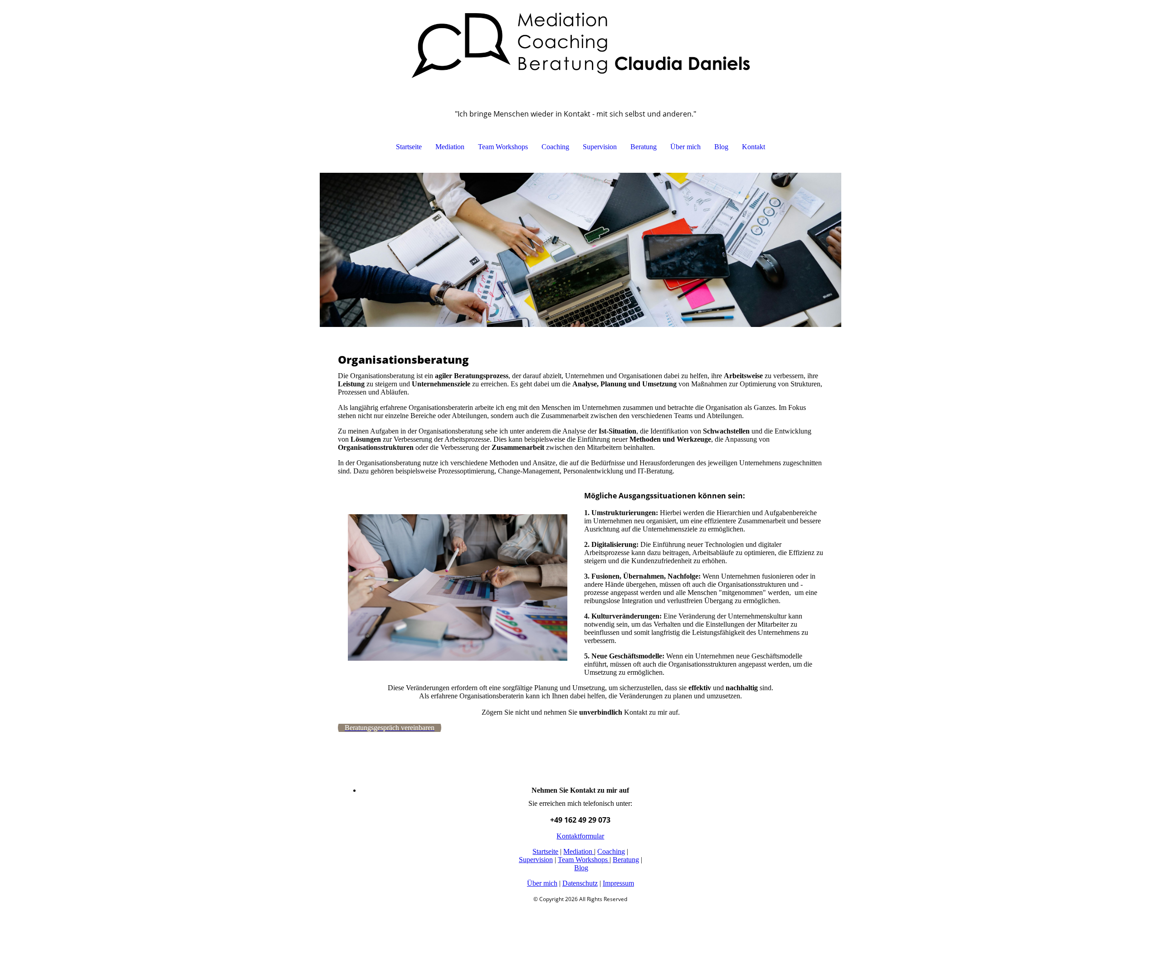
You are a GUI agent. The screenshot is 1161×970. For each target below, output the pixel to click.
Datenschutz (580, 883)
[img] (580, 45)
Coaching (555, 147)
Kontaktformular (580, 836)
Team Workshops (503, 147)
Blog (721, 147)
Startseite (409, 147)
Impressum (618, 883)
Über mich (685, 147)
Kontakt (753, 147)
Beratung (643, 147)
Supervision (600, 147)
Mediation (449, 147)
